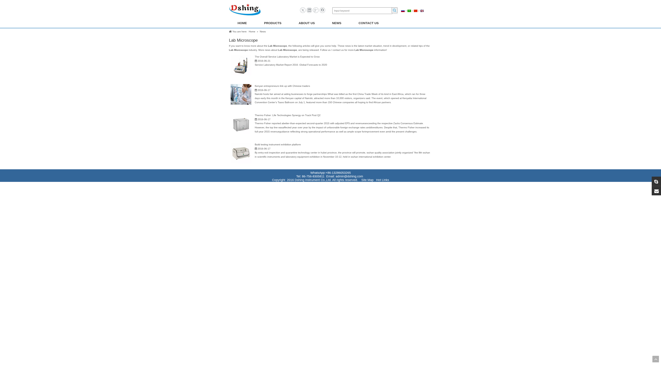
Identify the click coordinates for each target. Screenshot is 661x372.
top (655, 359)
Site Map (367, 180)
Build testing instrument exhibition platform (278, 144)
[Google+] (316, 10)
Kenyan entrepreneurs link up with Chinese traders (282, 86)
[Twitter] (303, 10)
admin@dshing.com (350, 176)
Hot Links (382, 180)
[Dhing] (656, 181)
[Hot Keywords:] (394, 10)
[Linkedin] (309, 10)
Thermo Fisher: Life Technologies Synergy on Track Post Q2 (288, 115)
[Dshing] (656, 190)
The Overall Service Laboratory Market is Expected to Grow (287, 56)
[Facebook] (322, 10)
